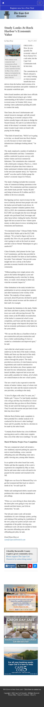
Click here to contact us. (32, 689)
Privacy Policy (12, 695)
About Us (33, 695)
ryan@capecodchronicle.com (14, 540)
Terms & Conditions (23, 695)
